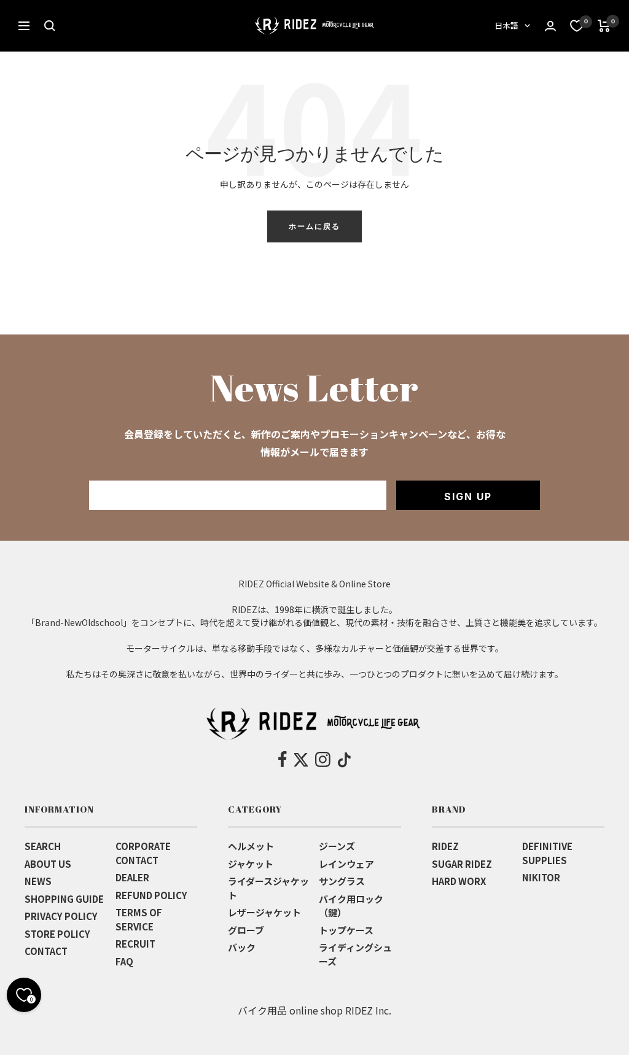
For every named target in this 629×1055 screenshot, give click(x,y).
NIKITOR (541, 877)
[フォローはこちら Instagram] (322, 760)
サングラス (342, 881)
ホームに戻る (314, 226)
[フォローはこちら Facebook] (282, 760)
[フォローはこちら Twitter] (301, 760)
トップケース (346, 930)
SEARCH (43, 846)
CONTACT (46, 951)
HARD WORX (459, 881)
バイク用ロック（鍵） (351, 905)
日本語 (506, 25)
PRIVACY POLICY (61, 916)
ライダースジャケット (268, 888)
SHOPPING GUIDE (64, 898)
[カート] (604, 26)
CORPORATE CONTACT (143, 853)
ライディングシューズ (355, 954)
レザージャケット (264, 912)
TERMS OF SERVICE (138, 919)
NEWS (38, 881)
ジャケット (250, 863)
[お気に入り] (577, 26)
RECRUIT (135, 943)
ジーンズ (337, 846)
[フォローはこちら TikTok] (344, 760)
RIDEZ (445, 846)
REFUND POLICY (151, 895)
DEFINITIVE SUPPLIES (547, 853)
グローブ (246, 930)
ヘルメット (251, 846)
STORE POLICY (57, 933)
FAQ (124, 961)
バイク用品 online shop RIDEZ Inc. (314, 1010)
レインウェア (346, 863)
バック (242, 947)
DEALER (132, 877)
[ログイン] (550, 26)
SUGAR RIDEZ (462, 863)
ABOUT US (48, 863)
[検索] (49, 25)
